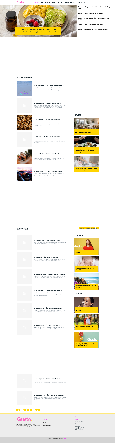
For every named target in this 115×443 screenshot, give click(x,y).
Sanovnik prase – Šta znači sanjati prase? (47, 240)
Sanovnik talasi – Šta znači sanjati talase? (91, 25)
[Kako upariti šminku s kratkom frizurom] (86, 305)
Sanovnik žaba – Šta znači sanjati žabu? (90, 13)
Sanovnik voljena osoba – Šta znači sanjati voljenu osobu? (93, 19)
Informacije (46, 416)
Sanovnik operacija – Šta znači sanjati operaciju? (93, 29)
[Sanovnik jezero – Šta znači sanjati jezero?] (24, 327)
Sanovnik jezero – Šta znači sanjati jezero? (48, 325)
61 (36, 409)
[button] (97, 2)
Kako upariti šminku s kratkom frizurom (84, 309)
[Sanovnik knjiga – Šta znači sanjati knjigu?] (24, 310)
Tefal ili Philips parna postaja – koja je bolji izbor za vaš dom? (86, 169)
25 (24, 409)
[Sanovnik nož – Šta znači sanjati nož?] (24, 259)
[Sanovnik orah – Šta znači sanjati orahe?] (24, 122)
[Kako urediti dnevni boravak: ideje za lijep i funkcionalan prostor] (86, 123)
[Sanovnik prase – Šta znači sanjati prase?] (24, 242)
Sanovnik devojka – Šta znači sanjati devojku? (49, 395)
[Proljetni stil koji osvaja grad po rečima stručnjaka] (86, 322)
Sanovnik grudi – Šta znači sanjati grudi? (47, 379)
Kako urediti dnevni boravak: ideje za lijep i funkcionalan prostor (86, 131)
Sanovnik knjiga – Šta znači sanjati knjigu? (48, 308)
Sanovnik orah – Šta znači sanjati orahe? (47, 120)
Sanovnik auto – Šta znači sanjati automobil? (49, 171)
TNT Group (65, 438)
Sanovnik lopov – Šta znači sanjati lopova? (48, 291)
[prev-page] (17, 410)
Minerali (78, 252)
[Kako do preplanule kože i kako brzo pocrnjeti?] (86, 281)
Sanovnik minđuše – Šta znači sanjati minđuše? (49, 274)
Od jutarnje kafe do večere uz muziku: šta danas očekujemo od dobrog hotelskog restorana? (86, 150)
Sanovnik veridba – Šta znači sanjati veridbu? (49, 86)
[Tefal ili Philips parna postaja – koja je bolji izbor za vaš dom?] (86, 161)
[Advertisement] (57, 57)
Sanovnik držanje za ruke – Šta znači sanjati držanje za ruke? (95, 7)
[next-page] (39, 410)
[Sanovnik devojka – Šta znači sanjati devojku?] (24, 398)
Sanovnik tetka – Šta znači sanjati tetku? (47, 103)
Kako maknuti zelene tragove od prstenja (85, 269)
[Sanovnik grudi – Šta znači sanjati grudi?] (24, 381)
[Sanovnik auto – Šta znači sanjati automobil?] (24, 174)
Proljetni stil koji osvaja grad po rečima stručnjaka (85, 327)
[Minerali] (86, 246)
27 (30, 409)
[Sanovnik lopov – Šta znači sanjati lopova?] (24, 293)
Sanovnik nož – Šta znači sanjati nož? (46, 257)
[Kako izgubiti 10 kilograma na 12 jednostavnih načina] (86, 340)
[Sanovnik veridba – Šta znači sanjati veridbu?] (24, 88)
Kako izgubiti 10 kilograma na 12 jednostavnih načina (85, 344)
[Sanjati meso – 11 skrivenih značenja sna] (24, 139)
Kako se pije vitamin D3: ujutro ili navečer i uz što (38, 30)
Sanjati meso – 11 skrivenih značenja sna (47, 137)
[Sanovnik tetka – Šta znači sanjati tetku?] (24, 105)
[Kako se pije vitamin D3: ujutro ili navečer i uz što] (38, 21)
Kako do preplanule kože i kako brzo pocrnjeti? (86, 286)
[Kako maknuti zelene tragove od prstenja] (86, 264)
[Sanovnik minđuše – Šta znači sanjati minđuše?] (24, 276)
